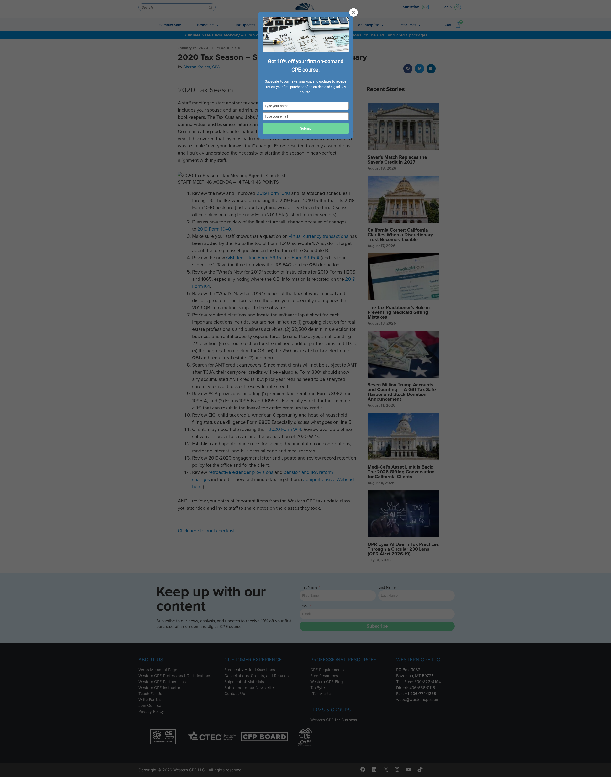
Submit (305, 128)
